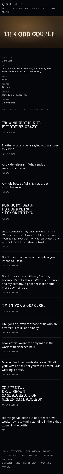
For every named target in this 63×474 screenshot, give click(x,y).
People (6, 12)
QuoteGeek (12, 3)
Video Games (23, 8)
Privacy (6, 467)
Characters (8, 463)
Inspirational (33, 451)
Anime (54, 8)
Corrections (44, 463)
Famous (46, 451)
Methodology (29, 463)
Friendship (48, 455)
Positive (6, 455)
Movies (6, 8)
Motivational (17, 451)
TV (13, 8)
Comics (44, 8)
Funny (23, 455)
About (19, 463)
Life (30, 455)
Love (15, 455)
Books (35, 8)
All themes (8, 459)
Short (37, 455)
